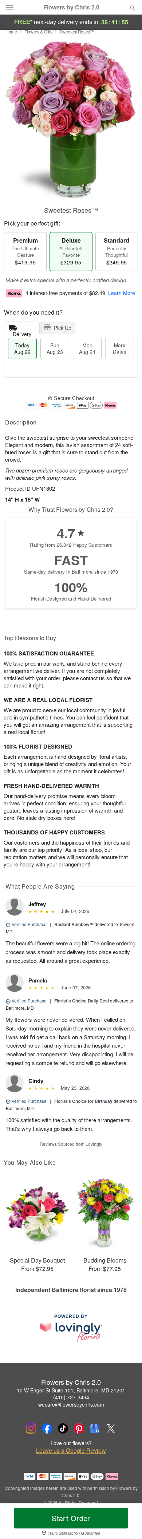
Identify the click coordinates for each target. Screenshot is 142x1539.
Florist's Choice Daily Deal (81, 1000)
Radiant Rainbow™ (74, 924)
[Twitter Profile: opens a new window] (111, 1428)
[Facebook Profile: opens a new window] (47, 1428)
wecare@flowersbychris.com (71, 1404)
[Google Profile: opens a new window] (95, 1428)
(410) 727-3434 (71, 1397)
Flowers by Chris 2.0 (71, 7)
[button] (126, 1523)
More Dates (119, 348)
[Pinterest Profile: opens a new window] (79, 1428)
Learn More (121, 292)
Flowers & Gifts (38, 31)
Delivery (22, 332)
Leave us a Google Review (71, 1451)
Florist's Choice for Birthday (83, 1101)
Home (11, 31)
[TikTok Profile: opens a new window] (63, 1428)
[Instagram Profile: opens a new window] (31, 1428)
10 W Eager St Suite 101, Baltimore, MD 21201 (71, 1390)
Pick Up (62, 327)
